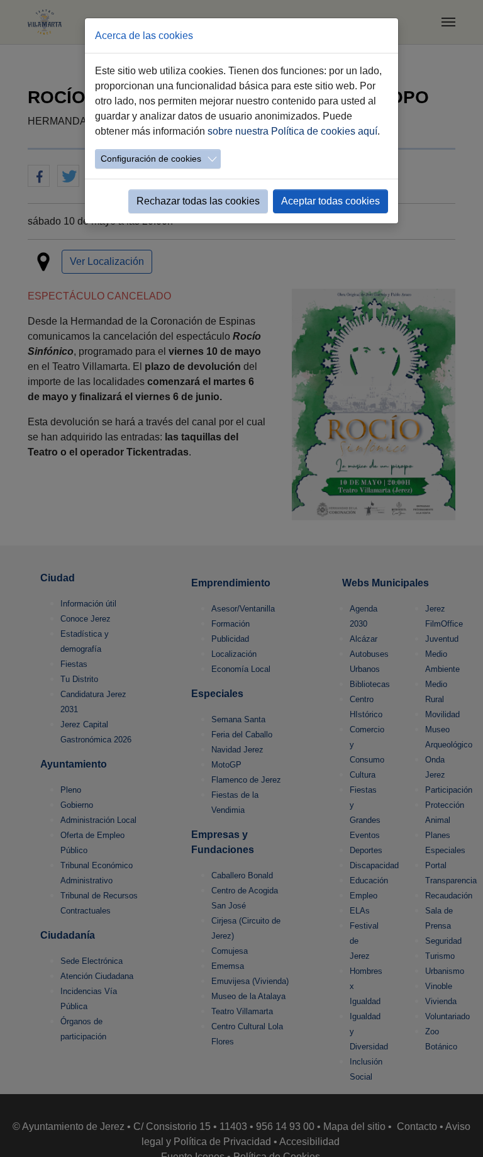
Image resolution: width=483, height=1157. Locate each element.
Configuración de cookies (151, 159)
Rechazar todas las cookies (198, 201)
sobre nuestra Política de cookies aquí (292, 131)
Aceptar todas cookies (330, 201)
